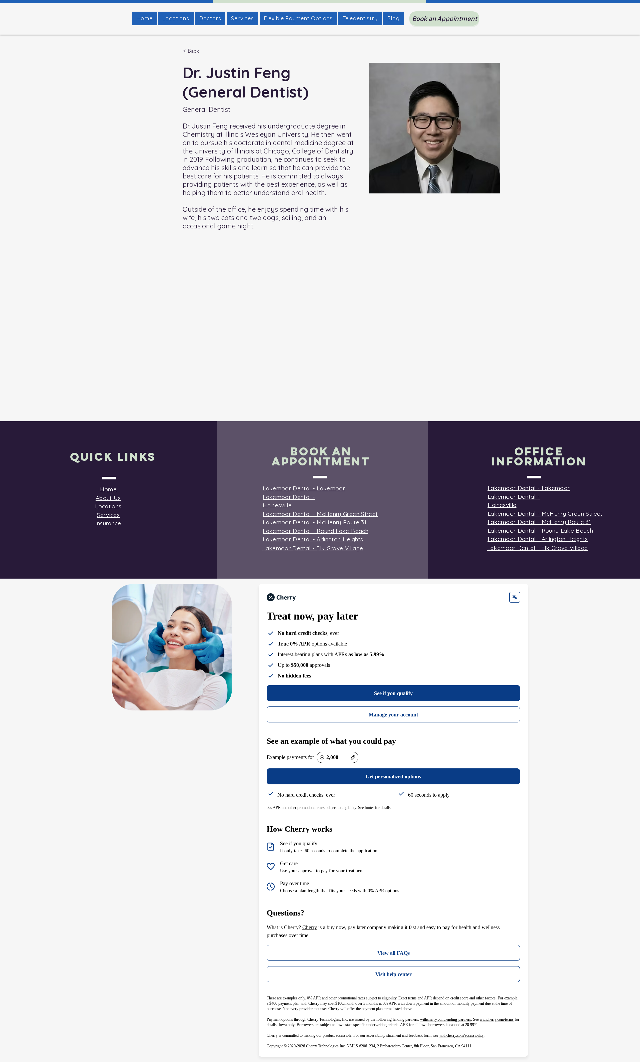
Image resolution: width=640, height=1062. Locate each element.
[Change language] (514, 597)
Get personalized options (393, 776)
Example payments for (290, 757)
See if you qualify (393, 693)
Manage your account (393, 714)
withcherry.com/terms (497, 1019)
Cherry (309, 927)
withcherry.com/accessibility (461, 1035)
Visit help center (393, 974)
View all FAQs (393, 953)
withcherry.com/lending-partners (445, 1019)
